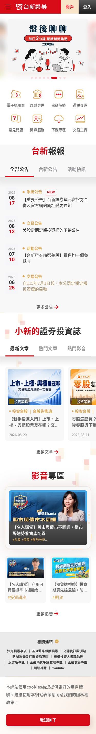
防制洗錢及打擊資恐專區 (31, 656)
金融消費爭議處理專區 (46, 662)
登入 (87, 7)
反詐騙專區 (16, 662)
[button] (32, 78)
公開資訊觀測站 (74, 651)
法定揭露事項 (17, 651)
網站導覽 (40, 668)
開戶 (70, 7)
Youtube (58, 668)
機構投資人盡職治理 (68, 656)
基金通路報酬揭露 (45, 651)
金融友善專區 (78, 662)
